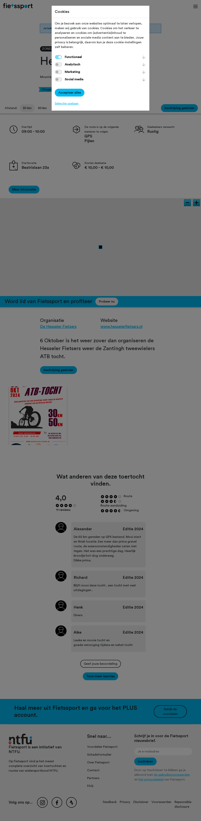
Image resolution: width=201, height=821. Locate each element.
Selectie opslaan (67, 103)
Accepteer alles (69, 92)
